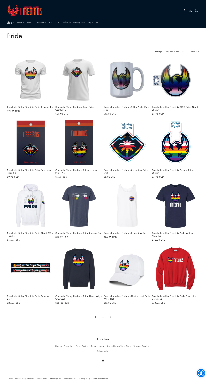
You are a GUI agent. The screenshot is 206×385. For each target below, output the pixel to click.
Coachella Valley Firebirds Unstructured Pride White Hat (127, 297)
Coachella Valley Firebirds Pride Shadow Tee (78, 233)
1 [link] (95, 317)
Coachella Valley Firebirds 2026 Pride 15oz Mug (126, 108)
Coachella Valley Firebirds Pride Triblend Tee (30, 107)
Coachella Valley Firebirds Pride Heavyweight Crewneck (78, 297)
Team (93, 346)
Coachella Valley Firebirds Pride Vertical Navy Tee (173, 234)
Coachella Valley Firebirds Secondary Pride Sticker (126, 171)
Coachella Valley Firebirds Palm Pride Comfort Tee (74, 108)
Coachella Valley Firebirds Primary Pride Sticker (173, 171)
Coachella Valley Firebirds (24, 378)
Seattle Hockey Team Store (119, 346)
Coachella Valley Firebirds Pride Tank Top (125, 233)
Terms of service (70, 378)
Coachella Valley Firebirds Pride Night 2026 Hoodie (30, 234)
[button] (10, 22)
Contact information (100, 378)
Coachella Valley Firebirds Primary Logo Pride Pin (76, 171)
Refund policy (103, 351)
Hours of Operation (64, 346)
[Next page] (110, 317)
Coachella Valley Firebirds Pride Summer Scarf (28, 297)
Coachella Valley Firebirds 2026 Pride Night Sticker (175, 108)
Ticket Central (82, 346)
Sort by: (158, 51)
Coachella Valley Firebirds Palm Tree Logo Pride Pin (29, 171)
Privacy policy (55, 378)
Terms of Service (141, 346)
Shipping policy (84, 378)
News (101, 346)
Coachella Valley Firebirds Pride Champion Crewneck (174, 297)
